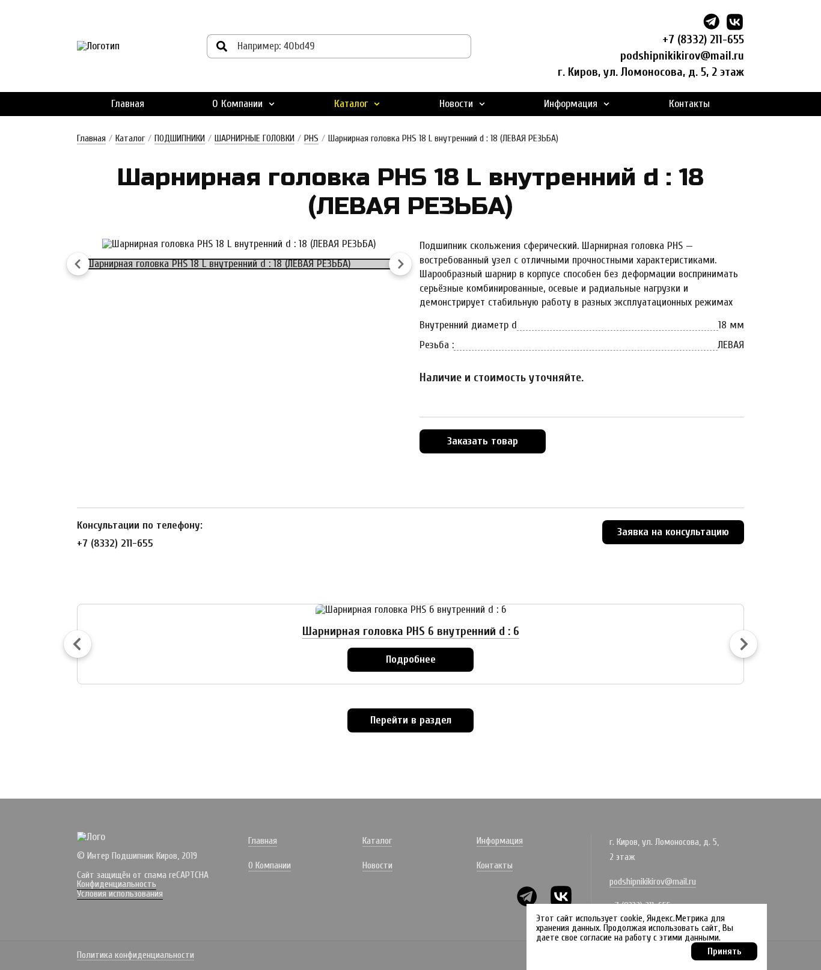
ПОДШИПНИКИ (179, 138)
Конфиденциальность (116, 884)
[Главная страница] (98, 46)
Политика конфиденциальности (135, 955)
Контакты (689, 103)
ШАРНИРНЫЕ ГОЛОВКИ (255, 138)
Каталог (351, 103)
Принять (724, 951)
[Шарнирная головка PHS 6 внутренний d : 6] (411, 609)
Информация (570, 103)
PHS (311, 138)
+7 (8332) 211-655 (703, 39)
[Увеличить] (239, 244)
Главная (127, 103)
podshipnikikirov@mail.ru (682, 56)
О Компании (237, 103)
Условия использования (120, 893)
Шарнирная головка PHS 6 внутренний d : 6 (410, 631)
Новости (456, 103)
